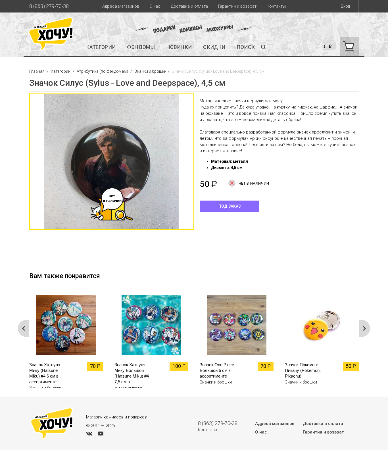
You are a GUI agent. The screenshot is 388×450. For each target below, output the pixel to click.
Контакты (276, 6)
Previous (23, 164)
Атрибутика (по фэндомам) (102, 71)
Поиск (246, 47)
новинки (179, 47)
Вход (345, 6)
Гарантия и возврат (323, 432)
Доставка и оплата (189, 6)
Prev (23, 328)
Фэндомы (141, 47)
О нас (154, 6)
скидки (214, 47)
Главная (37, 71)
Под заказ (229, 206)
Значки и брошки (150, 71)
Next (364, 328)
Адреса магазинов (120, 6)
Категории (101, 47)
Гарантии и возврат (237, 6)
